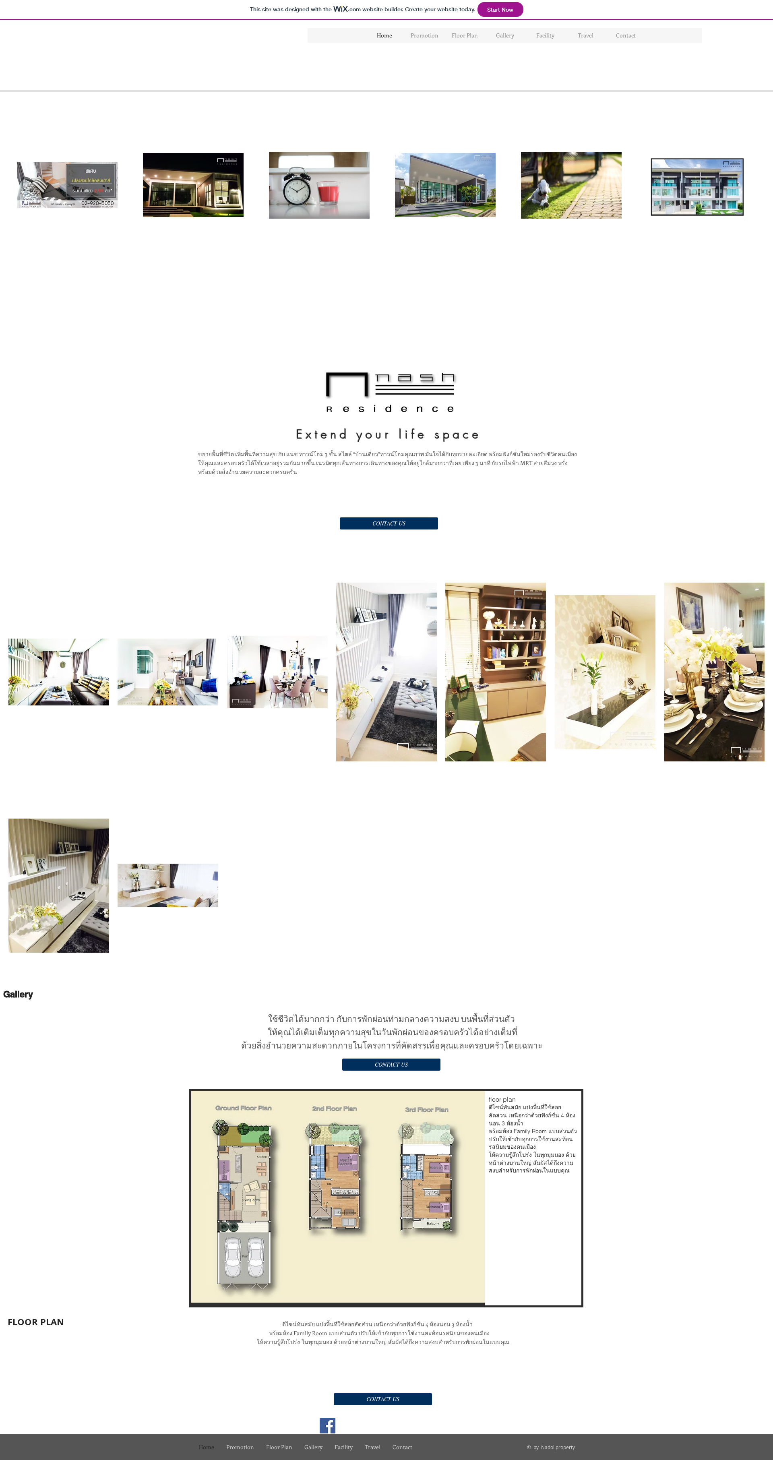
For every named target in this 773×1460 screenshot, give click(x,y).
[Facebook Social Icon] (327, 1425)
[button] (386, 1198)
